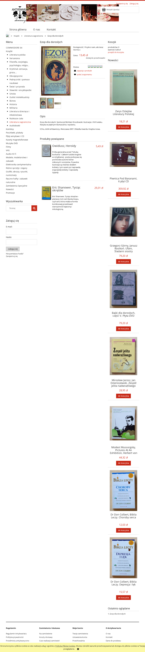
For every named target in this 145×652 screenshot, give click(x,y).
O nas (108, 633)
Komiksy (10, 129)
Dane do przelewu (113, 640)
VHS (8, 150)
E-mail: (9, 226)
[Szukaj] (34, 208)
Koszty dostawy (46, 637)
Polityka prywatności (15, 637)
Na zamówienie (45, 633)
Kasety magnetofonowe (17, 139)
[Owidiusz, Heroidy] (46, 151)
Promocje (10, 192)
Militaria (13, 107)
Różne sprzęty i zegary (16, 168)
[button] (82, 70)
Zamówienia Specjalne (16, 185)
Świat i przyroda (17, 86)
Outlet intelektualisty (19, 97)
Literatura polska (17, 54)
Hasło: (9, 237)
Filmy (8, 146)
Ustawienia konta (79, 637)
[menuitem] (18, 29)
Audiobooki (14, 125)
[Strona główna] (20, 14)
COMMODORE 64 (14, 47)
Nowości (10, 189)
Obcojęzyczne (16, 76)
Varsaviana (14, 58)
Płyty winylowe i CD (15, 136)
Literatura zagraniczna (20, 122)
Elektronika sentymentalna (18, 164)
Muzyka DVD (12, 143)
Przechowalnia (78, 640)
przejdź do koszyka (116, 52)
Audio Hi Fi (11, 154)
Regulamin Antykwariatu (16, 633)
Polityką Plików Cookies (65, 646)
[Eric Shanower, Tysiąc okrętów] (46, 193)
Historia (13, 104)
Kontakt (109, 637)
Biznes (12, 100)
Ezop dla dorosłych (118, 613)
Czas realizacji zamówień (49, 640)
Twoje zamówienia (80, 633)
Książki (9, 51)
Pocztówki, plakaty (14, 132)
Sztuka (12, 93)
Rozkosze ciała (16, 118)
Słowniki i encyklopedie (20, 90)
